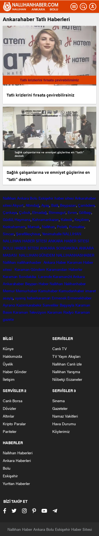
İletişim (9, 379)
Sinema (58, 400)
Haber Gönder (15, 371)
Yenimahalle (52, 233)
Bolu (33, 198)
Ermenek (59, 297)
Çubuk (25, 212)
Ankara (23, 198)
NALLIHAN (71, 233)
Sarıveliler (51, 305)
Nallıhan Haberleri (17, 452)
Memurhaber (26, 290)
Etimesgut (57, 212)
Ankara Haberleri (17, 460)
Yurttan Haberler (16, 483)
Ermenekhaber (79, 297)
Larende (45, 276)
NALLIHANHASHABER (75, 255)
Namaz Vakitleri (65, 416)
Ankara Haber (54, 262)
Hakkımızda (12, 356)
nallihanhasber (29, 262)
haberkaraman (39, 297)
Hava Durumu (64, 423)
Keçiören (82, 219)
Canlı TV (59, 348)
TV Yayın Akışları (66, 356)
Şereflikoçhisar (28, 233)
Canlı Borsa (12, 400)
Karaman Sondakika (20, 276)
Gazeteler (60, 408)
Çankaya (10, 212)
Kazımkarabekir (29, 305)
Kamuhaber (47, 290)
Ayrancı (9, 305)
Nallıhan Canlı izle (67, 364)
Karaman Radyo (60, 312)
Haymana (22, 219)
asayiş (8, 297)
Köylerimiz (61, 431)
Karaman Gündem (30, 269)
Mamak (34, 226)
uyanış (20, 297)
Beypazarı (68, 205)
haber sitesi (64, 198)
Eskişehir (45, 198)
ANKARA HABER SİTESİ (68, 240)
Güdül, (8, 219)
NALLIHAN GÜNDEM (37, 255)
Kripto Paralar (14, 423)
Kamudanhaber (71, 290)
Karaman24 (62, 276)
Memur (9, 290)
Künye (8, 348)
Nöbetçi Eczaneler (67, 379)
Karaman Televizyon (29, 312)
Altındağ (32, 205)
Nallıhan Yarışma (66, 371)
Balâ (54, 205)
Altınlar (8, 416)
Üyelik (8, 364)
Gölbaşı (85, 212)
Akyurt (17, 205)
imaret (90, 290)
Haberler (75, 269)
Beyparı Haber (37, 283)
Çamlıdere (86, 205)
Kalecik (67, 219)
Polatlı (62, 226)
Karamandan (56, 269)
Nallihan (9, 262)
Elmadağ (39, 212)
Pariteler (9, 431)
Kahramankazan (45, 219)
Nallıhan (9, 198)
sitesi (7, 205)
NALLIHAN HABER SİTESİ (25, 240)
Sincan (8, 233)
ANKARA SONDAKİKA (59, 248)
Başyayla (67, 305)
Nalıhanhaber (75, 283)
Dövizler (9, 408)
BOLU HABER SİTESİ (21, 248)
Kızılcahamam (14, 226)
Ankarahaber (85, 198)
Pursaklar (76, 226)
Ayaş (45, 205)
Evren (72, 212)
